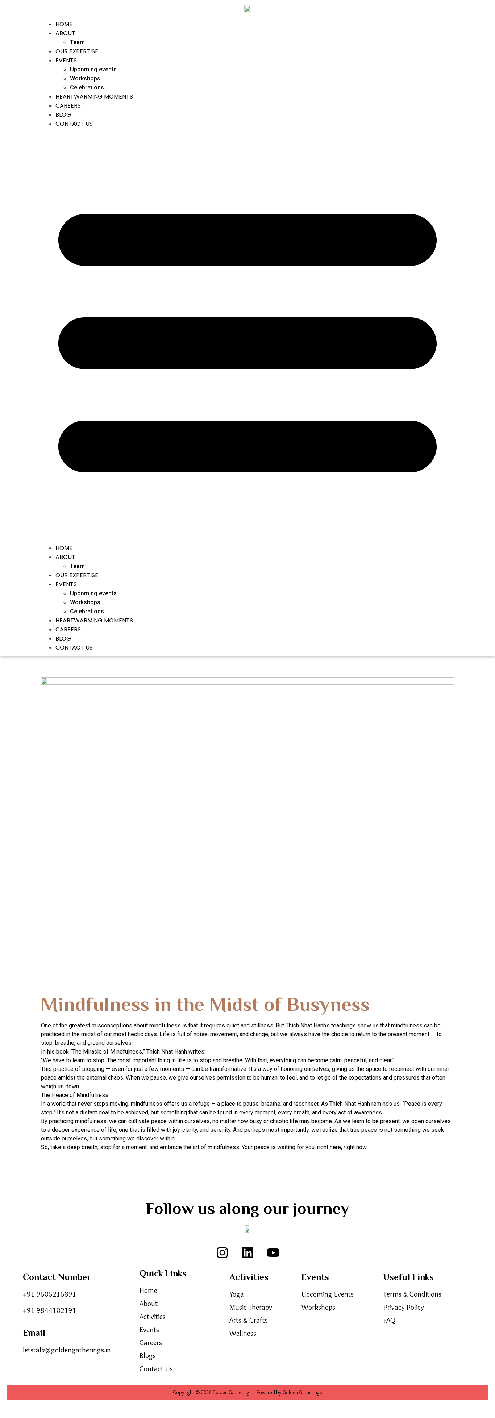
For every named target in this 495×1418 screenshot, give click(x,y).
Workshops (85, 78)
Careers (68, 105)
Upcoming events (93, 69)
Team (77, 42)
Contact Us (74, 124)
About (65, 33)
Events (66, 60)
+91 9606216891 (49, 1294)
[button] (247, 335)
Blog (63, 114)
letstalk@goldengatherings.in (67, 1350)
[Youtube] (273, 1252)
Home (63, 24)
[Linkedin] (247, 1252)
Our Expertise (76, 51)
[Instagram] (222, 1252)
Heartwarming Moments (94, 96)
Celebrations (87, 87)
